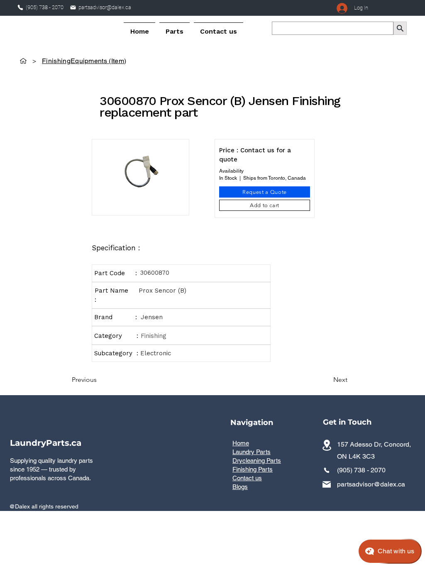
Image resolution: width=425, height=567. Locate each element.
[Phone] (20, 7)
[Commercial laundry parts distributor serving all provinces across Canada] (326, 445)
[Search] (400, 28)
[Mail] (73, 7)
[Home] (23, 60)
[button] (174, 27)
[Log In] (341, 8)
